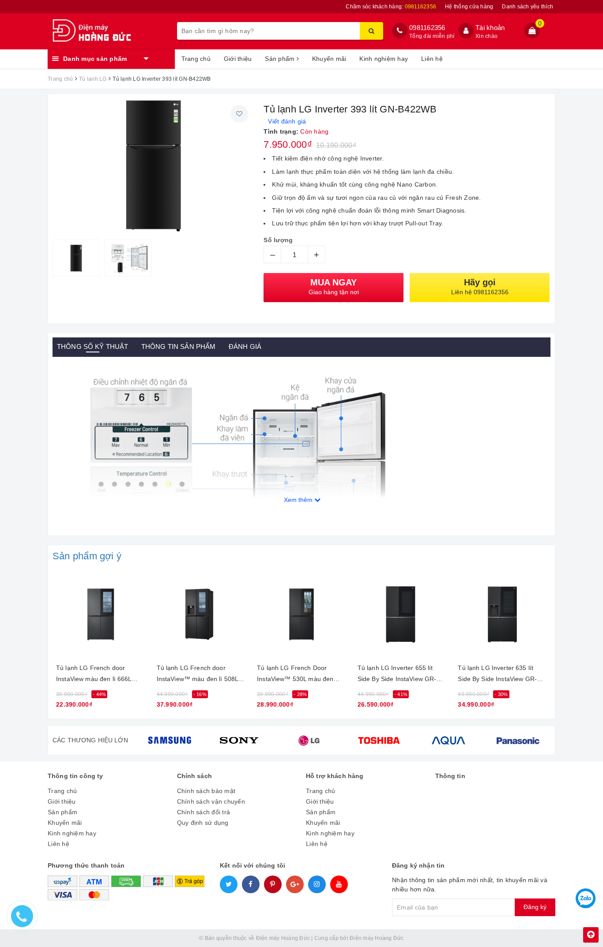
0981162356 (427, 27)
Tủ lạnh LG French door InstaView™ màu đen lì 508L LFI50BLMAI (197, 675)
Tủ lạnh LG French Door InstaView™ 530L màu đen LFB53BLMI (295, 675)
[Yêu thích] (239, 114)
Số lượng (278, 239)
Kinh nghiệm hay (383, 58)
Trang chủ (196, 58)
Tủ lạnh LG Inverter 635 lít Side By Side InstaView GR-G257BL (497, 675)
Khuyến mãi (329, 58)
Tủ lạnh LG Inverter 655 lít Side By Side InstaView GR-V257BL (397, 675)
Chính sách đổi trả (203, 812)
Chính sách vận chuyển (211, 801)
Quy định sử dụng (203, 822)
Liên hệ (432, 58)
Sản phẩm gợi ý (87, 555)
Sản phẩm (280, 58)
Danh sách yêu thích (527, 7)
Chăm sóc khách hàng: (391, 7)
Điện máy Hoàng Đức (377, 938)
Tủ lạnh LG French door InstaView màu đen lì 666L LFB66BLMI (94, 675)
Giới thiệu (238, 58)
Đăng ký (535, 906)
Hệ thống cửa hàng (469, 7)
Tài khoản (490, 27)
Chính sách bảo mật (206, 790)
